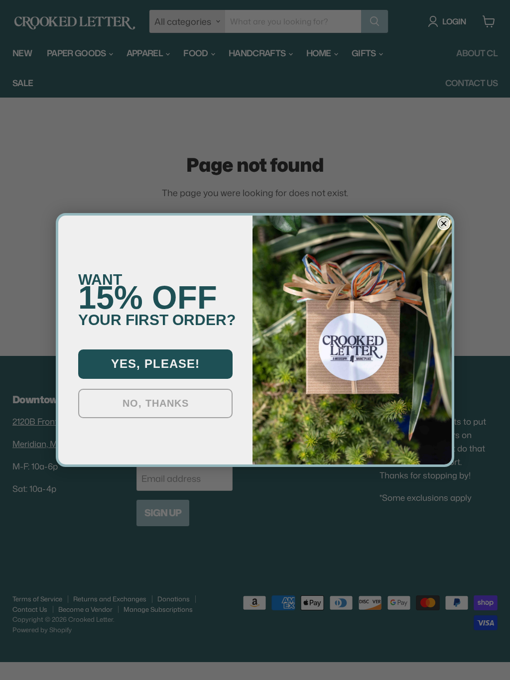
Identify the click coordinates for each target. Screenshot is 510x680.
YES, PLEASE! (155, 363)
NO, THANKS (156, 403)
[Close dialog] (443, 223)
